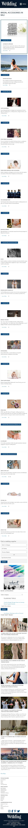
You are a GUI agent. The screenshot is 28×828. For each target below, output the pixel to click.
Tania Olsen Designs (5, 380)
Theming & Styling (4, 784)
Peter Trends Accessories (6, 139)
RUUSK (2, 259)
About (2, 805)
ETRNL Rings (3, 410)
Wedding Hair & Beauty (4, 792)
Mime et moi (3, 530)
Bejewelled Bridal (5, 229)
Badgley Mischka (4, 319)
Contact (2, 807)
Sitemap (2, 808)
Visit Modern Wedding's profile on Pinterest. (14, 613)
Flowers (2, 783)
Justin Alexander (5, 108)
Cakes (2, 782)
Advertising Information (4, 806)
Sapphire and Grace (7, 78)
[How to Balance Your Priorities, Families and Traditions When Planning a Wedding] (14, 703)
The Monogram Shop (5, 199)
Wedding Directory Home (5, 10)
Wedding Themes (3, 790)
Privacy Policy (13, 823)
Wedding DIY (3, 791)
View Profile (5, 50)
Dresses (2, 780)
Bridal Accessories (15, 10)
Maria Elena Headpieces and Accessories (10, 170)
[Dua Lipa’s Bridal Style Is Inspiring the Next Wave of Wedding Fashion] (14, 651)
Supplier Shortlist (11, 604)
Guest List (18, 602)
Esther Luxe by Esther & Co (7, 290)
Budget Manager (12, 602)
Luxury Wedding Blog (14, 824)
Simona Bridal (4, 350)
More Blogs (3, 773)
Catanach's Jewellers (8, 44)
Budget (2, 800)
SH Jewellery (4, 441)
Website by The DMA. (16, 822)
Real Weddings (3, 779)
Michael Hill (3, 500)
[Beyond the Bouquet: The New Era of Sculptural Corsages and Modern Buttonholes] (14, 678)
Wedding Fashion (3, 789)
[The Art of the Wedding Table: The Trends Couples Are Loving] (14, 728)
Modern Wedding (14, 816)
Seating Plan (3, 796)
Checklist (6, 602)
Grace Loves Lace (5, 470)
